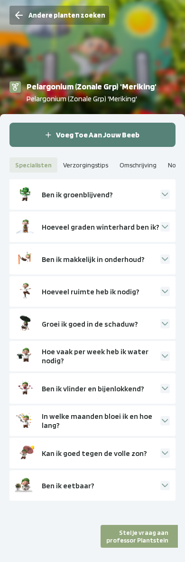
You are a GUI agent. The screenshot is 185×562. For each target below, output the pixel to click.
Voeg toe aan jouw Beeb (97, 134)
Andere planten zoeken (66, 15)
